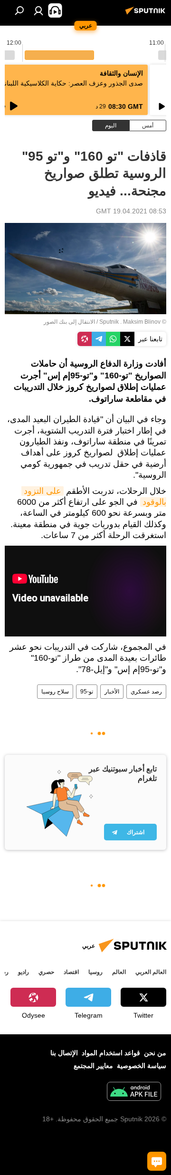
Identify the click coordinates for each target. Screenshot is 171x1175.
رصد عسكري (146, 691)
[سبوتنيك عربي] (147, 14)
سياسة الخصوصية (141, 1065)
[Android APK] (134, 1092)
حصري (46, 972)
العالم (119, 972)
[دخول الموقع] (38, 10)
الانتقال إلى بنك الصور (69, 321)
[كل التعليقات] (156, 1161)
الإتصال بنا (64, 1053)
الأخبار (111, 691)
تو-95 (86, 691)
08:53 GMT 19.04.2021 (131, 211)
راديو (23, 972)
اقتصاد (71, 972)
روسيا (95, 972)
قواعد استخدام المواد (111, 1053)
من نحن (155, 1053)
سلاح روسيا (55, 691)
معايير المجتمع (93, 1065)
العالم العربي (150, 972)
